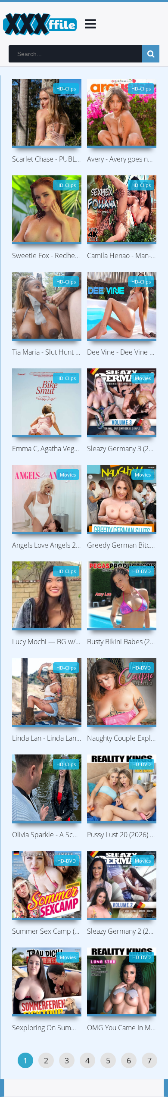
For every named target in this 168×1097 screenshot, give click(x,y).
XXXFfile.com (39, 23)
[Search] (150, 53)
